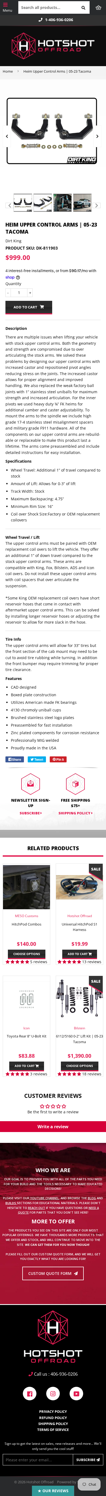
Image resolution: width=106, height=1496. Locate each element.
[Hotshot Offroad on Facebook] (29, 1393)
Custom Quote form (50, 1273)
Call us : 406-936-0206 (55, 1374)
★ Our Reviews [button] (53, 1490)
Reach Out (36, 1207)
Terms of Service (53, 1429)
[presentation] (7, 136)
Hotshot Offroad (40, 1481)
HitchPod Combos (26, 924)
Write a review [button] (53, 1127)
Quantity (13, 283)
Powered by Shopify (73, 1481)
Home (8, 71)
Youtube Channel (44, 1198)
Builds (11, 1203)
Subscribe (86, 1459)
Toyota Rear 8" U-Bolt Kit (26, 1036)
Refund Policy (53, 1417)
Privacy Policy (53, 1411)
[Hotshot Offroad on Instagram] (53, 1393)
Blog (92, 1198)
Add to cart (78, 954)
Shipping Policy (74, 813)
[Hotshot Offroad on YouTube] (76, 1393)
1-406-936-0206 (59, 20)
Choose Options (26, 954)
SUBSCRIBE (30, 813)
